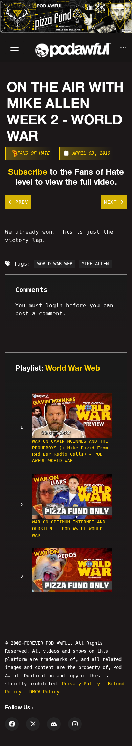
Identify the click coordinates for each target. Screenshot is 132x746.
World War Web (72, 368)
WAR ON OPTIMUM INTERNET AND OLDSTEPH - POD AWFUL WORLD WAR (68, 528)
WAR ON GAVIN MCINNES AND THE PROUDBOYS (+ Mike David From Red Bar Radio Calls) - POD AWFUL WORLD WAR (70, 451)
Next (112, 202)
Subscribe (27, 172)
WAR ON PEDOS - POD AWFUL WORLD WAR (64, 599)
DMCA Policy (44, 692)
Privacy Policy (82, 683)
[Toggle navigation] (14, 47)
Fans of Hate (33, 153)
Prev (20, 202)
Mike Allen (95, 264)
